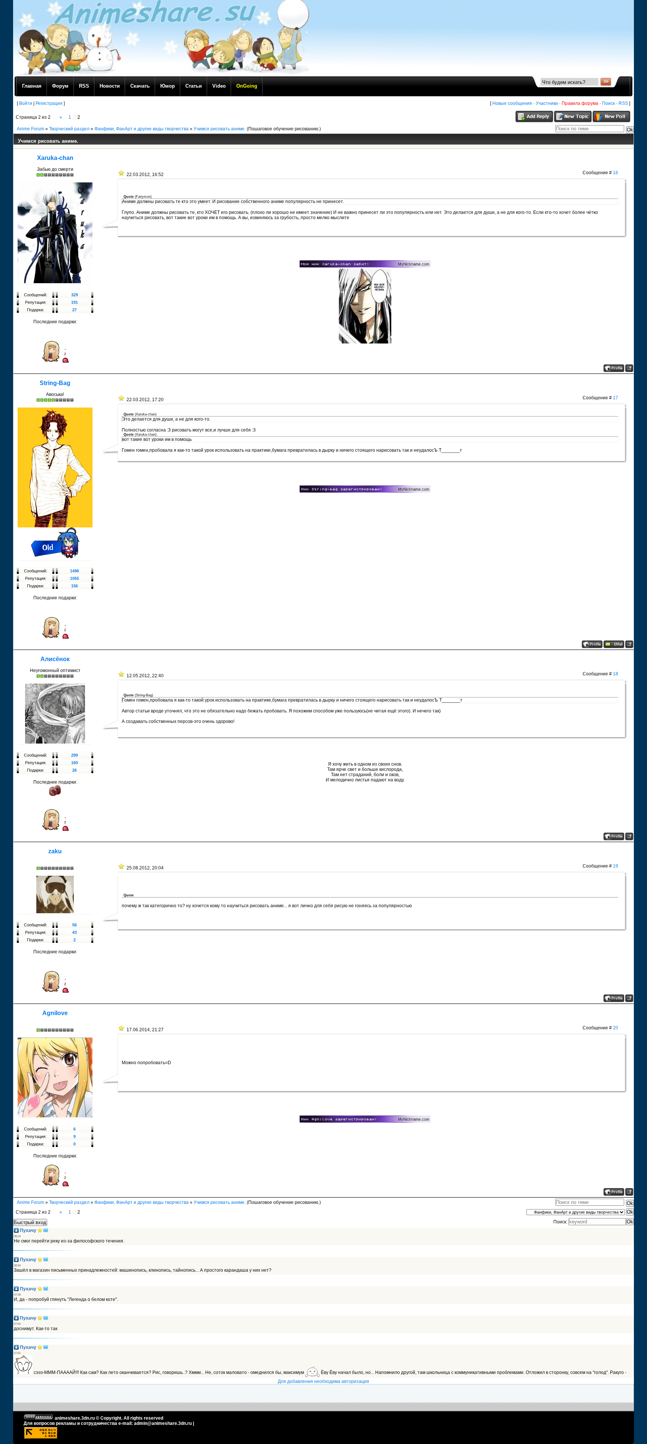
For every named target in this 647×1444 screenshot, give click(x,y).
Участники (547, 103)
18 (615, 673)
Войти (25, 103)
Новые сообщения (512, 103)
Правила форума (580, 103)
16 (615, 172)
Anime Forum (30, 128)
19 (615, 866)
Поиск (608, 103)
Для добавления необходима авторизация (323, 1381)
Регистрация (49, 103)
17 (615, 397)
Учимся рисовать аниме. (220, 128)
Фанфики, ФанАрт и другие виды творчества (141, 128)
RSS (623, 103)
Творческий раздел (69, 128)
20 (615, 1027)
